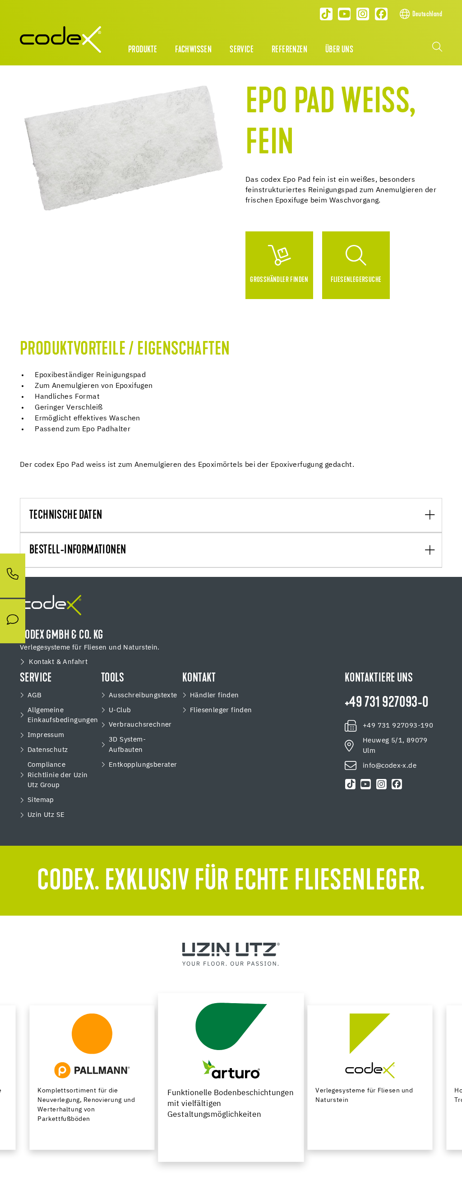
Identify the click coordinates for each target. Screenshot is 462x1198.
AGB (35, 695)
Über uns (339, 50)
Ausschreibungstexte (143, 695)
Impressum (46, 735)
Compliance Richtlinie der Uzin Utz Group (58, 775)
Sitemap (41, 800)
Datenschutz (48, 749)
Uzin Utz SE (46, 814)
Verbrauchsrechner (140, 724)
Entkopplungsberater (143, 764)
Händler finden (214, 695)
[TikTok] (326, 14)
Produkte (142, 50)
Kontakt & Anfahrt (58, 662)
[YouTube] (344, 14)
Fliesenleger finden (221, 710)
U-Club (120, 710)
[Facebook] (381, 14)
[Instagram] (363, 14)
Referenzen (289, 50)
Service (242, 50)
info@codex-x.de (389, 765)
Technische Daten (65, 516)
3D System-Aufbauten (127, 744)
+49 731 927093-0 (386, 703)
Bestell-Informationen (77, 550)
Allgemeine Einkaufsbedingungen (63, 715)
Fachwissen (193, 50)
